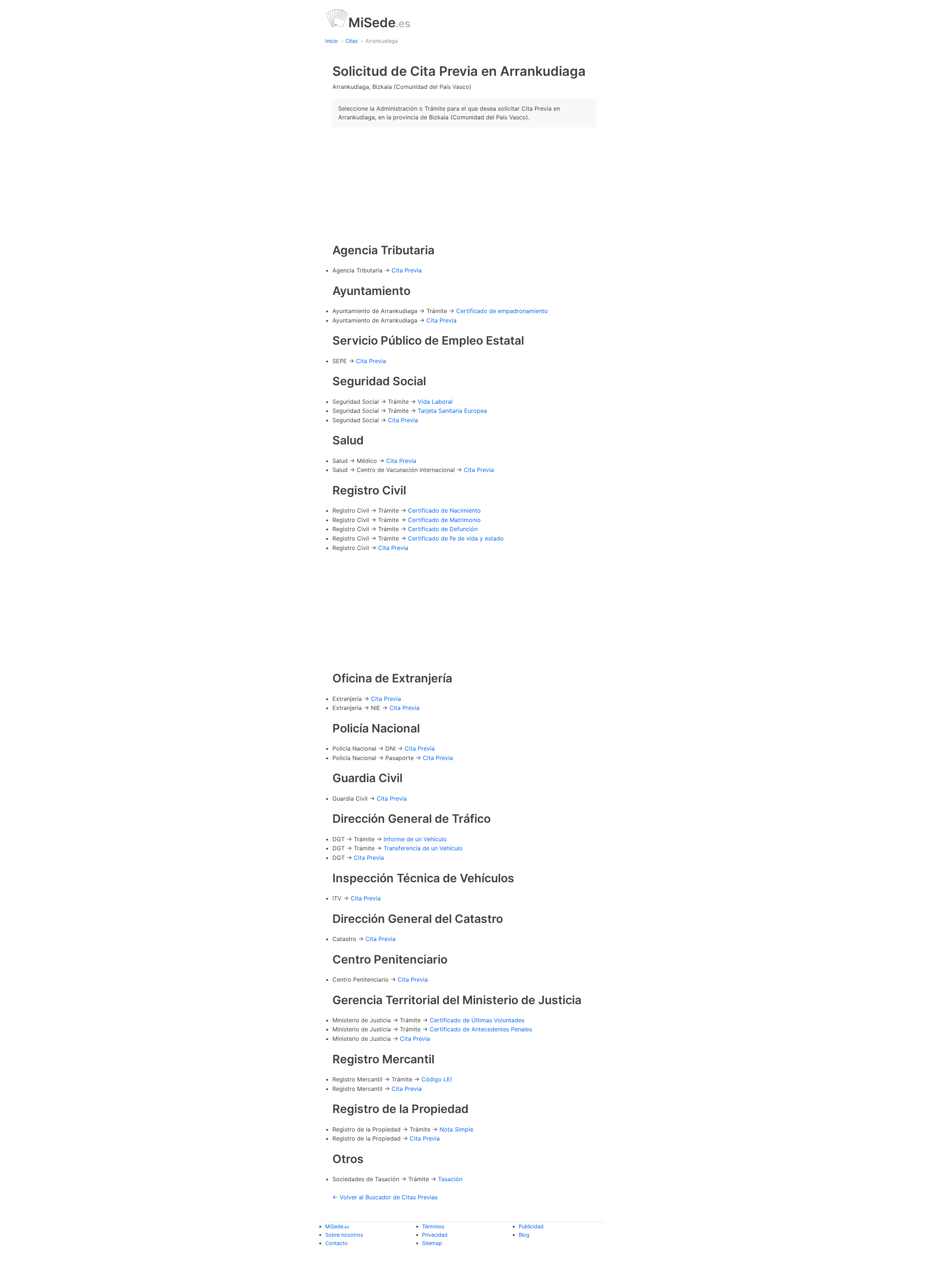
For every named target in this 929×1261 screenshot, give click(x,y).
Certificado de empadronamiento (502, 311)
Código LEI (436, 1079)
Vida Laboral (435, 401)
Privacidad (434, 1235)
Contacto (336, 1243)
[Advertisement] (464, 184)
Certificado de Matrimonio (444, 519)
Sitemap (432, 1243)
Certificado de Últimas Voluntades (477, 1020)
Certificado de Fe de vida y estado (456, 538)
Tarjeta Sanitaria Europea (452, 410)
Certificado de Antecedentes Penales (481, 1029)
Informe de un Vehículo (415, 839)
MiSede (379, 22)
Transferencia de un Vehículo (423, 848)
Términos (433, 1226)
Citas (351, 41)
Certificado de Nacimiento (444, 510)
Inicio (331, 41)
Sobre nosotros (344, 1235)
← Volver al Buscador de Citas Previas (385, 1197)
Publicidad (531, 1226)
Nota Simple (456, 1129)
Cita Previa (407, 270)
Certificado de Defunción (443, 529)
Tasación (450, 1179)
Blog (524, 1235)
